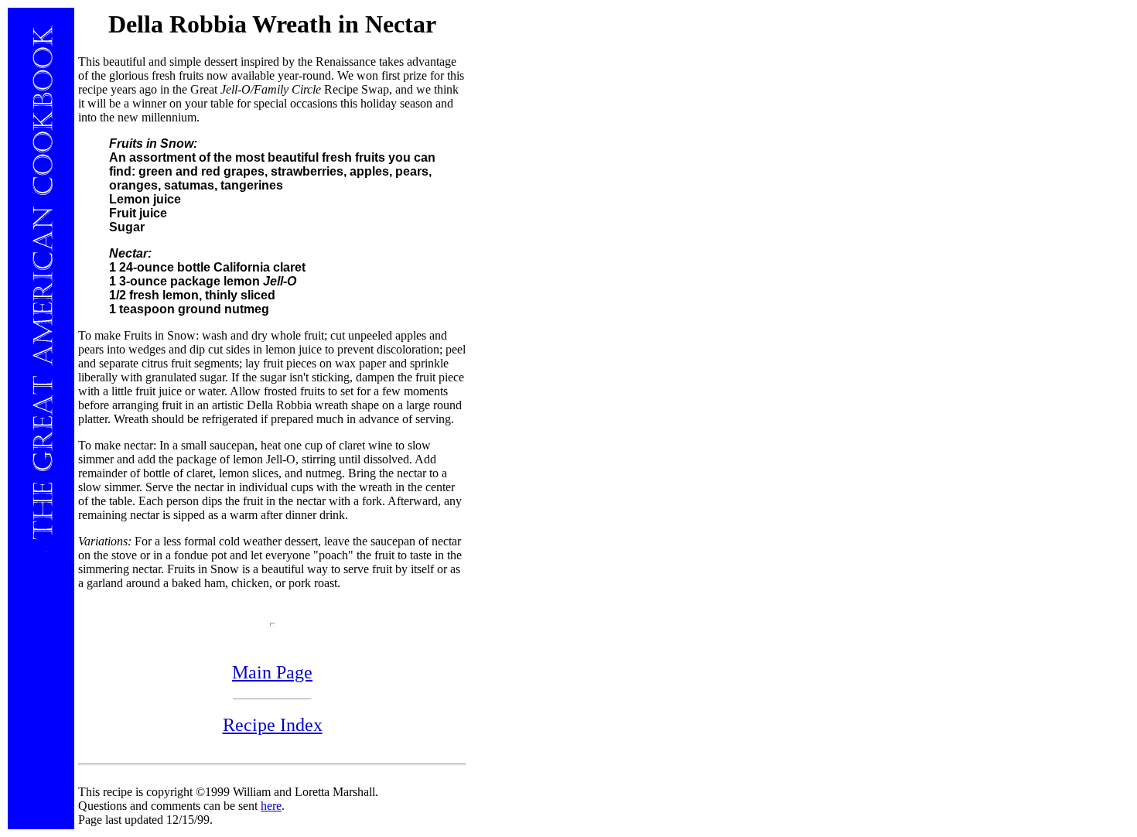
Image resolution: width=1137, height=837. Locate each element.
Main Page (272, 672)
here (271, 805)
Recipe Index (273, 725)
